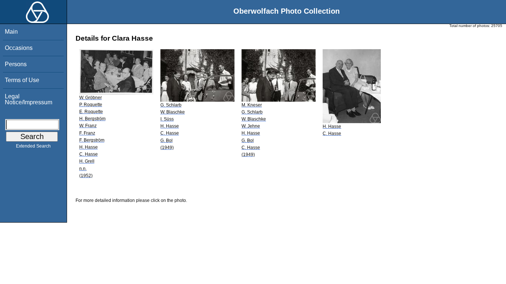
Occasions (19, 48)
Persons (16, 64)
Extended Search (33, 146)
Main (11, 31)
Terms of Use (22, 80)
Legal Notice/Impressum (28, 99)
